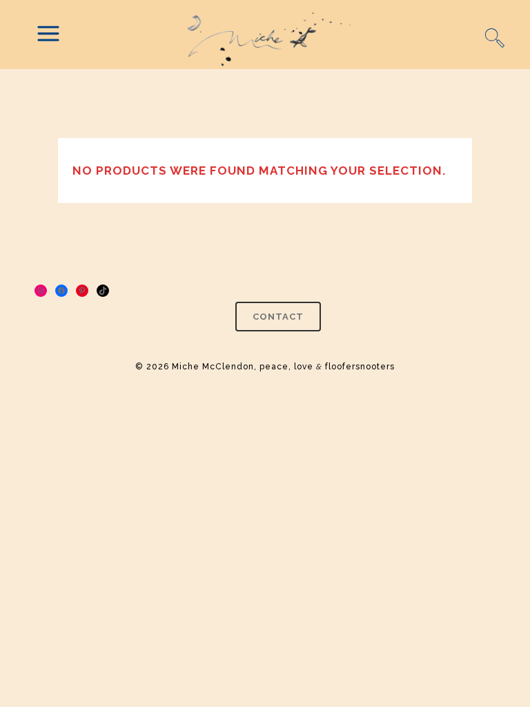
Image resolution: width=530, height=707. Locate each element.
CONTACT (278, 316)
